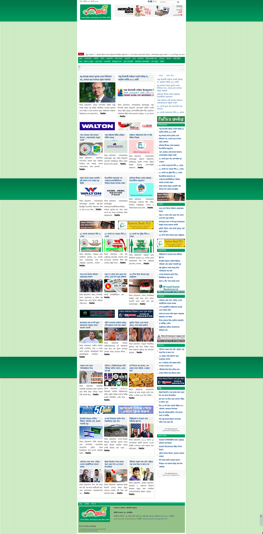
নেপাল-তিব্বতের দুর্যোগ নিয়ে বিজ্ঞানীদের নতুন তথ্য (115, 419)
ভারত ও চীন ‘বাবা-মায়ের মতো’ (169, 281)
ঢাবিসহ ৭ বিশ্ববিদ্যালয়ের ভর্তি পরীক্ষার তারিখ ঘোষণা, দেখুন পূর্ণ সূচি (115, 368)
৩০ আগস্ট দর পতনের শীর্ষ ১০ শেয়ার (171, 169)
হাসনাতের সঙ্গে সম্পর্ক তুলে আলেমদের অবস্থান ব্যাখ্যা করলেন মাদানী (89, 325)
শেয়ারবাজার (88, 58)
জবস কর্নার (99, 61)
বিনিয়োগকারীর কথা (151, 58)
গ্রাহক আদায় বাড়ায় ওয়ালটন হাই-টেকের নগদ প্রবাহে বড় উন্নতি (90, 180)
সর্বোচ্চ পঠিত (170, 76)
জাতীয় (102, 58)
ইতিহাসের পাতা (116, 61)
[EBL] (135, 225)
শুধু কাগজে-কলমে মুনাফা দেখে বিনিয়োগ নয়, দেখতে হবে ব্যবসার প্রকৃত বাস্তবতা (96, 78)
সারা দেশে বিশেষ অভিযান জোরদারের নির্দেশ (89, 275)
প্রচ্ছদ (80, 58)
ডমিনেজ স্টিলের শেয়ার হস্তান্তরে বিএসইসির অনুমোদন (140, 179)
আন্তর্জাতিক (109, 58)
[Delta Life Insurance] (171, 338)
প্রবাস (134, 58)
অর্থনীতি (96, 58)
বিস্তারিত (103, 113)
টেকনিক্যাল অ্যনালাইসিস (142, 61)
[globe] (97, 225)
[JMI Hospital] (171, 289)
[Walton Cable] (135, 126)
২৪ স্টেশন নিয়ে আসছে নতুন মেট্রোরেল (171, 235)
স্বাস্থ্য (80, 61)
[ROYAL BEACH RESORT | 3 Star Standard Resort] (97, 410)
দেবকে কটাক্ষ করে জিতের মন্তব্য (169, 373)
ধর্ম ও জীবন (154, 61)
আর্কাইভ (86, 504)
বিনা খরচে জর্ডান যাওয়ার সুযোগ (169, 460)
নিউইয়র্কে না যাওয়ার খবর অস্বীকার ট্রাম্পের (138, 419)
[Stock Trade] (97, 314)
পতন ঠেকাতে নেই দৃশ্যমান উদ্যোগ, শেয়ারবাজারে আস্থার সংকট (90, 137)
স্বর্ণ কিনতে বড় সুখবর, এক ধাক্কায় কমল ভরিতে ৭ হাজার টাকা (139, 368)
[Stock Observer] (135, 314)
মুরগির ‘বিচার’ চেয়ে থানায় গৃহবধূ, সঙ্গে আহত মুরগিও (138, 324)
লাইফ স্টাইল (176, 58)
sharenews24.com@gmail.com (155, 519)
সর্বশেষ (161, 76)
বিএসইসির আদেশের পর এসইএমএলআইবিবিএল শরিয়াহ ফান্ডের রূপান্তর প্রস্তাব (115, 180)
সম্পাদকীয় (107, 61)
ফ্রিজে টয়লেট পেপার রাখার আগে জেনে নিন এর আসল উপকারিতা (114, 464)
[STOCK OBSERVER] (171, 381)
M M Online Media (92, 531)
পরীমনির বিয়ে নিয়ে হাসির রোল (169, 369)
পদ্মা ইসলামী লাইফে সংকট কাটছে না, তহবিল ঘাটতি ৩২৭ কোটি (133, 78)
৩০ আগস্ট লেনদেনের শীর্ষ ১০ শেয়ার (170, 112)
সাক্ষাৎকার (141, 58)
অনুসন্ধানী (127, 58)
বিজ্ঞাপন (93, 504)
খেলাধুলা (161, 58)
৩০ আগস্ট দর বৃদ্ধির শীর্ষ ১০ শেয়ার (170, 172)
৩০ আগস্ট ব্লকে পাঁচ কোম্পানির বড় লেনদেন (169, 107)
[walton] (97, 126)
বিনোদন (168, 58)
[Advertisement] (131, 37)
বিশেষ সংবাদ (118, 58)
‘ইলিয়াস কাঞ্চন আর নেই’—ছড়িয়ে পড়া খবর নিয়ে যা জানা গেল (141, 463)
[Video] (171, 120)
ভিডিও (162, 61)
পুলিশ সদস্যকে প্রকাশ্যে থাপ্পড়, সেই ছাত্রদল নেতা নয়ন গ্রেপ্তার (115, 324)
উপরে (261, 521)
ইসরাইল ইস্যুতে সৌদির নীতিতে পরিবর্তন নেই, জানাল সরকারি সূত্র (90, 421)
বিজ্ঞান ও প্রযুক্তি (88, 61)
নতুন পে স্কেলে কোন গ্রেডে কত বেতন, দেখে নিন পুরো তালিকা (115, 275)
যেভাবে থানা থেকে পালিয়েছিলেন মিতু (86, 367)
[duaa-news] (135, 410)
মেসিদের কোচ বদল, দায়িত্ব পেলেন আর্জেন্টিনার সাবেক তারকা (89, 464)
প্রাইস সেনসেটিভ (128, 61)
